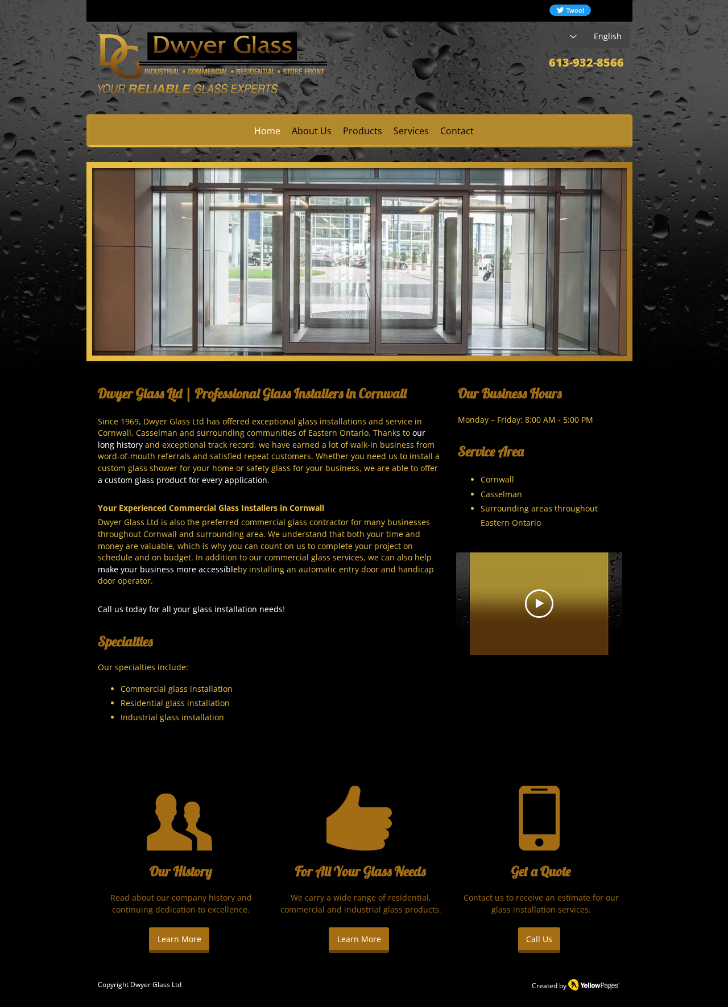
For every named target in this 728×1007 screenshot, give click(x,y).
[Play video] (539, 603)
